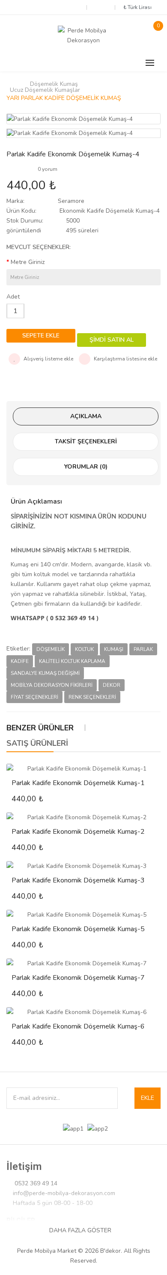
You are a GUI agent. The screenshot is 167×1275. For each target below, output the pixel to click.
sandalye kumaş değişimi (45, 673)
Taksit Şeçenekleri (86, 441)
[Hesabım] (100, 7)
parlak (143, 649)
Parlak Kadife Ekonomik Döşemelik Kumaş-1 (78, 783)
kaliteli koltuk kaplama (72, 661)
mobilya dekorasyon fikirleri (51, 685)
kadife (20, 661)
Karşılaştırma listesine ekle (124, 358)
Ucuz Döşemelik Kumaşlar (45, 90)
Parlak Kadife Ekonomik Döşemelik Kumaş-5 (78, 929)
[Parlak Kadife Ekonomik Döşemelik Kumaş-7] (83, 963)
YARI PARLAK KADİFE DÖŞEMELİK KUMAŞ (63, 98)
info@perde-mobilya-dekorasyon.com (64, 1193)
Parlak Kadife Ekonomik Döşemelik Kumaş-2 (78, 831)
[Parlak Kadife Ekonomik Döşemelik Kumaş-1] (83, 769)
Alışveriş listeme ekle (47, 358)
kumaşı (113, 649)
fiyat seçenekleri (34, 697)
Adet (13, 297)
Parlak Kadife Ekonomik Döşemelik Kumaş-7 (78, 977)
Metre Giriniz (28, 262)
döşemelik (50, 649)
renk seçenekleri (92, 697)
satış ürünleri (37, 743)
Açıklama (85, 416)
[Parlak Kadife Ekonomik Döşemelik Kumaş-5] (83, 915)
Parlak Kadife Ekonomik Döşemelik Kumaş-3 (78, 880)
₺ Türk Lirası (138, 7)
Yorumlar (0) (85, 467)
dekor (111, 685)
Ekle (147, 1098)
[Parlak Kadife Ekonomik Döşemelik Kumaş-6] (83, 1012)
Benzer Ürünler (40, 728)
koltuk (84, 649)
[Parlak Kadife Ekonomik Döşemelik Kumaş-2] (83, 817)
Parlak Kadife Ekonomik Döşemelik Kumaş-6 (78, 1026)
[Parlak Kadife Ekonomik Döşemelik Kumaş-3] (83, 866)
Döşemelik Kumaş (54, 84)
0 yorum (47, 169)
